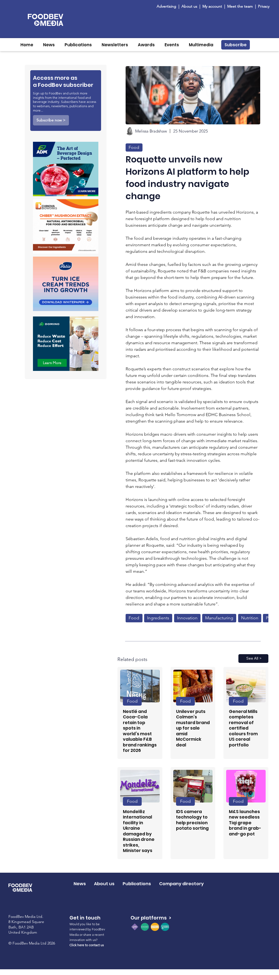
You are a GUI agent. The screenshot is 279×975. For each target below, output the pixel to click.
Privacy (263, 6)
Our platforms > (151, 917)
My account (212, 6)
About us (189, 6)
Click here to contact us (86, 945)
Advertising (167, 6)
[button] (48, 44)
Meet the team (240, 6)
